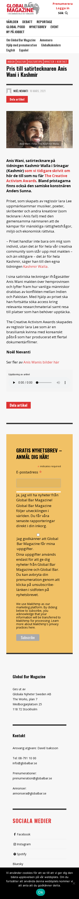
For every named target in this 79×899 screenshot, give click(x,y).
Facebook (23, 834)
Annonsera (46, 40)
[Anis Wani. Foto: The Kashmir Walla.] (39, 129)
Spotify (21, 854)
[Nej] (74, 883)
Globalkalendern (51, 45)
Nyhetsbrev (37, 26)
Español (23, 50)
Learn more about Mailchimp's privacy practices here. (37, 624)
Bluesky (18, 864)
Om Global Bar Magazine (21, 40)
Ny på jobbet (15, 31)
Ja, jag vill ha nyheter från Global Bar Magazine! (37, 497)
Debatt (27, 21)
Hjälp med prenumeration (21, 45)
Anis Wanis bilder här (41, 362)
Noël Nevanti (20, 91)
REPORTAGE (44, 21)
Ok (40, 892)
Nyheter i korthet (55, 61)
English (10, 50)
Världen (12, 21)
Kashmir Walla (35, 266)
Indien (11, 61)
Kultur (21, 61)
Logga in (62, 8)
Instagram (24, 844)
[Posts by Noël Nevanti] (8, 90)
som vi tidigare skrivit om (47, 170)
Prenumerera (63, 4)
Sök (61, 13)
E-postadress (29, 472)
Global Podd (15, 26)
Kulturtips (35, 61)
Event (55, 26)
